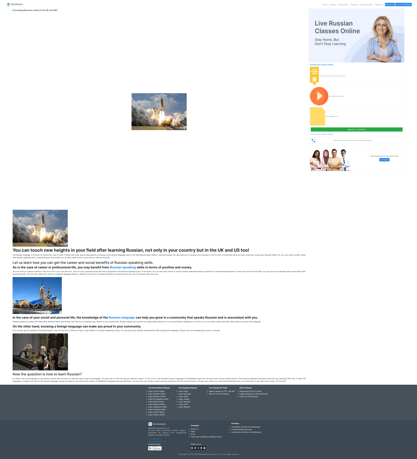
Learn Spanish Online (156, 394)
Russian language (122, 317)
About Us (195, 429)
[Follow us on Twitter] (195, 448)
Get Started (384, 160)
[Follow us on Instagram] (198, 448)
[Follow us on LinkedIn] (201, 448)
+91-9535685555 (154, 439)
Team (193, 431)
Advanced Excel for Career (250, 391)
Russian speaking (122, 267)
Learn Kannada (185, 394)
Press (193, 434)
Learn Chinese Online (156, 409)
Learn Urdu (183, 404)
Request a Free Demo (357, 129)
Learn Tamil (183, 396)
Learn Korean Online (156, 415)
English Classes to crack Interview (253, 394)
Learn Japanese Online (157, 407)
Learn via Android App (248, 396)
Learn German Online (156, 396)
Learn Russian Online (156, 404)
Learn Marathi (184, 407)
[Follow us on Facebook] (192, 448)
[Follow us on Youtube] (204, 448)
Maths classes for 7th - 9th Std (222, 391)
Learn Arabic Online (156, 412)
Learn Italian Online (156, 402)
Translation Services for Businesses (245, 427)
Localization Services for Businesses (246, 432)
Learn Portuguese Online (158, 399)
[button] (333, 4)
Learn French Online (156, 391)
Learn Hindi (183, 391)
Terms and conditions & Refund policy (206, 437)
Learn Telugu (184, 399)
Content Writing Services (241, 429)
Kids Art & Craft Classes (219, 394)
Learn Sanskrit (184, 402)
